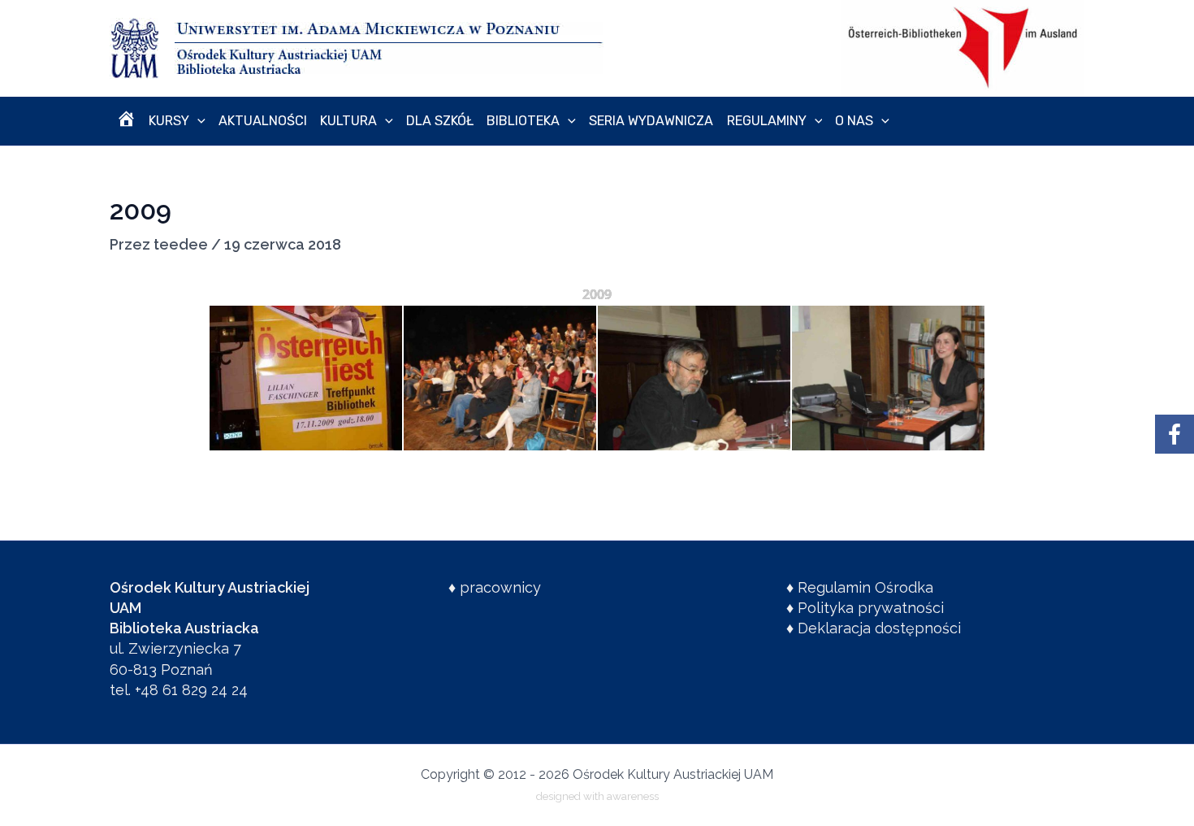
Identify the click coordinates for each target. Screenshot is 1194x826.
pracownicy (500, 587)
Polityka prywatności (871, 607)
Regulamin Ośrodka (865, 587)
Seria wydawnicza (651, 120)
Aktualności (262, 120)
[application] (197, 121)
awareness (633, 795)
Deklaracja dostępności (879, 628)
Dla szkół (440, 120)
